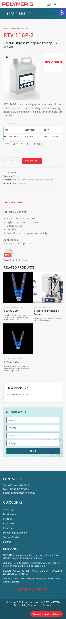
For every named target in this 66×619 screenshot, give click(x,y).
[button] (62, 12)
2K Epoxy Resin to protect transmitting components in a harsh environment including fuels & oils (31, 564)
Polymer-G (22, 183)
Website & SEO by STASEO (48, 602)
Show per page (16, 143)
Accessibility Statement (27, 605)
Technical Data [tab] (13, 202)
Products (7, 518)
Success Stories (11, 537)
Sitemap (47, 605)
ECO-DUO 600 (11, 310)
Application (9, 523)
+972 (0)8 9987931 (18, 485)
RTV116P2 (13, 136)
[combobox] (14, 143)
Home (6, 28)
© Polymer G (12, 602)
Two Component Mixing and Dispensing (34, 179)
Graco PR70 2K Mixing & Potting (46, 312)
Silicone (14, 28)
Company (8, 509)
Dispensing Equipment (13, 307)
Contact (7, 541)
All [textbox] (13, 143)
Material (30, 130)
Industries (8, 527)
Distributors (9, 514)
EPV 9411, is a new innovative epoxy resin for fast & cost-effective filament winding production (32, 557)
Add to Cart (32, 160)
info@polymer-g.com (23, 492)
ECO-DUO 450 (11, 362)
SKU (7, 130)
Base (46, 130)
